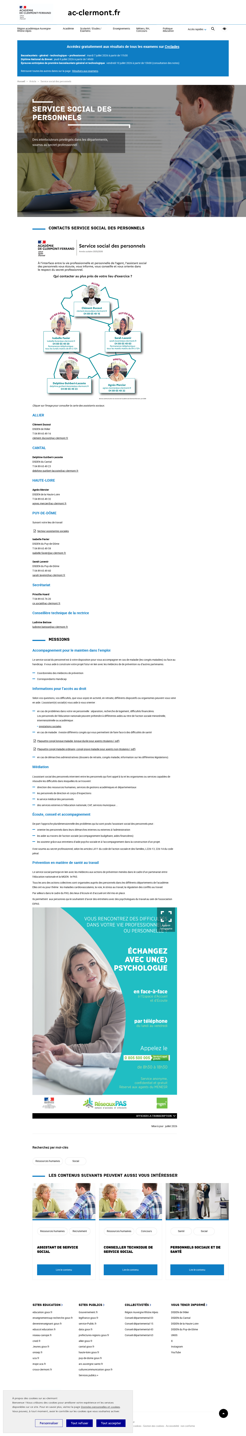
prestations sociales (50, 726)
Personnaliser (49, 1423)
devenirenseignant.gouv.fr (47, 1323)
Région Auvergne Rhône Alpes (141, 1312)
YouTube (176, 1352)
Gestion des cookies (153, 1426)
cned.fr (37, 1341)
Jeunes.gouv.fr (41, 1346)
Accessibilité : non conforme (180, 1426)
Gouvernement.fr (88, 1312)
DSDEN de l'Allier (180, 1312)
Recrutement (80, 1231)
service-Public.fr (88, 1323)
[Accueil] (35, 13)
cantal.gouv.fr (86, 1346)
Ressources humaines (47, 1161)
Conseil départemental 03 (139, 1317)
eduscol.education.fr (44, 1329)
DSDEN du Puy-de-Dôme (184, 1329)
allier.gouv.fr (85, 1341)
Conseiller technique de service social (128, 1249)
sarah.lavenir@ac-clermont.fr (48, 575)
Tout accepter (111, 1423)
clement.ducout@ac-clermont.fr (50, 438)
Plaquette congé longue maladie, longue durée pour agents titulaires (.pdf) (78, 741)
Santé (181, 1231)
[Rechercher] (213, 29)
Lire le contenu (64, 1269)
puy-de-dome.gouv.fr (90, 1358)
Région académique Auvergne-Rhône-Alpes (34, 29)
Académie (68, 28)
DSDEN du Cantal (180, 1317)
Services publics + (88, 1375)
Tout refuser (79, 1423)
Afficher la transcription (154, 1116)
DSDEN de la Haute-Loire (184, 1323)
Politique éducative (168, 29)
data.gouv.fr (86, 1329)
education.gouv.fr (42, 1312)
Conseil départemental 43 (139, 1329)
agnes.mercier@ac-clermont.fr (49, 503)
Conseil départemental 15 (139, 1323)
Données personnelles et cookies (100, 1407)
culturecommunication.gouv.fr (96, 1369)
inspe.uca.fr (39, 1364)
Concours (146, 1231)
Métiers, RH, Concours (143, 29)
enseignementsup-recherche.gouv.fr (53, 1317)
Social (75, 1161)
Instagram (177, 1346)
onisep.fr (38, 1352)
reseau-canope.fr (42, 1335)
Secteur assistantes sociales (53, 531)
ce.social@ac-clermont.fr (46, 603)
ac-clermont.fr (94, 12)
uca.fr (36, 1358)
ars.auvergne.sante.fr (91, 1364)
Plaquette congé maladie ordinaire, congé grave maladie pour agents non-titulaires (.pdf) (86, 749)
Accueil (21, 81)
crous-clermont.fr (42, 1369)
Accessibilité (224, 29)
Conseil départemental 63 (139, 1335)
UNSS (174, 1335)
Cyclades (172, 46)
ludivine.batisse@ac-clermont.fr (50, 626)
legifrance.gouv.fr (88, 1317)
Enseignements (121, 28)
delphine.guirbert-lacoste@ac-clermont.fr (55, 470)
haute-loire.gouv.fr (89, 1352)
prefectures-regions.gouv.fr (94, 1335)
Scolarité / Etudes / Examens (90, 29)
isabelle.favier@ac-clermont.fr (49, 553)
